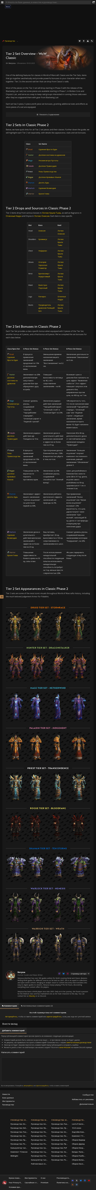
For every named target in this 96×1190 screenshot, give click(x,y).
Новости (6, 1094)
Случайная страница (32, 1182)
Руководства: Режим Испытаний (39, 1156)
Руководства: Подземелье (39, 1132)
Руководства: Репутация (39, 1144)
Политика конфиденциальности (64, 1182)
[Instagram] (67, 973)
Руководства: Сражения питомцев (39, 1148)
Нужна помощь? (16, 1178)
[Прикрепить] (83, 41)
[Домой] (4, 1184)
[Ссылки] (92, 41)
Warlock (31, 188)
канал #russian (65, 1047)
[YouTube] (89, 1180)
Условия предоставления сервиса (16, 1187)
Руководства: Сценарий (39, 1152)
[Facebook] (85, 1180)
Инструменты (8, 1101)
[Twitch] (59, 973)
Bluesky (32, 996)
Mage (30, 160)
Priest (30, 171)
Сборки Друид (78, 1144)
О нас (43, 1178)
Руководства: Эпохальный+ (19, 1136)
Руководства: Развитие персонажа (19, 1132)
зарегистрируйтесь (54, 1016)
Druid (30, 149)
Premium (44, 1182)
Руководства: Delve (19, 1128)
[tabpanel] (48, 1014)
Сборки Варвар (78, 1140)
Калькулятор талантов (19, 1148)
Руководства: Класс (19, 1124)
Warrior (31, 193)
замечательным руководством (78, 1042)
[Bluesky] (63, 973)
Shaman (31, 182)
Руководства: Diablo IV (79, 1120)
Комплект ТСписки (19, 1152)
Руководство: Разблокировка (60, 1124)
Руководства (10, 41)
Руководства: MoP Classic (39, 1120)
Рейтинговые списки (39, 1164)
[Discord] (72, 1180)
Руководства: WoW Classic (60, 1120)
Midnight (14, 1156)
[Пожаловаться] (88, 41)
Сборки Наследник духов (79, 1164)
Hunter (31, 155)
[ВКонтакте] (76, 1184)
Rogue (30, 177)
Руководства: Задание (39, 1140)
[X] (76, 1180)
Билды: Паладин (79, 1152)
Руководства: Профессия (19, 1140)
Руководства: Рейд (19, 1144)
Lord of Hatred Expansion (79, 1124)
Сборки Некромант (79, 1148)
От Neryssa (11, 63)
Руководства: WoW (19, 1120)
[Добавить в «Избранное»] (79, 41)
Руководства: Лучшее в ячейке (60, 1128)
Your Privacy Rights (16, 1182)
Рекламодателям (64, 1178)
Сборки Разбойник (79, 1156)
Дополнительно (86, 1104)
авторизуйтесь (28, 1085)
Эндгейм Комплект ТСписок (79, 1132)
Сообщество (88, 1095)
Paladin (31, 166)
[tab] (9, 1006)
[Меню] (2, 2)
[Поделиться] (93, 2)
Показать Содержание (49, 114)
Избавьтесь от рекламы (83, 1099)
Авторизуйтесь (11, 1016)
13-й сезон (76, 1128)
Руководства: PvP (59, 1148)
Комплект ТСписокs (79, 1136)
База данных (8, 1098)
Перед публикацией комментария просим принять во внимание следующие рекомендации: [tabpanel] (46, 1061)
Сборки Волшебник (79, 1160)
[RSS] (72, 1184)
